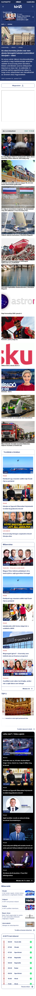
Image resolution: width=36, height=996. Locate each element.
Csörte (4, 906)
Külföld (10, 24)
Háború (13, 47)
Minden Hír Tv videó (23, 880)
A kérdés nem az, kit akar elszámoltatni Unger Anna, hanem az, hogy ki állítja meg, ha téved (17, 763)
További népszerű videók (24, 729)
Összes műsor (25, 986)
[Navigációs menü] (3, 6)
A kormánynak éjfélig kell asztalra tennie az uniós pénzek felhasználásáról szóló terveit (18, 847)
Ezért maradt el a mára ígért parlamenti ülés (15, 718)
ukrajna (20, 47)
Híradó (5, 475)
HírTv (2, 24)
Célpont (5, 899)
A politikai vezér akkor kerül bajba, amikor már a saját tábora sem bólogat (17, 682)
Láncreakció (6, 531)
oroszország (4, 47)
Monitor (5, 757)
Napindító (17, 957)
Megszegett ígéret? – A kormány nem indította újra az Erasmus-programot (16, 655)
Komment (5, 678)
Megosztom (16, 85)
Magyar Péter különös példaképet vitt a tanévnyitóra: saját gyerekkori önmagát (23, 18)
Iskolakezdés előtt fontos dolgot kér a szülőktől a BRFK (16, 627)
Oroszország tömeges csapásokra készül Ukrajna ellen (17, 535)
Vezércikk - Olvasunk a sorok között (13, 568)
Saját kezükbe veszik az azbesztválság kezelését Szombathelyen (16, 819)
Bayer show (6, 913)
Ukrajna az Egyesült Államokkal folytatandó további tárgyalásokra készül (18, 507)
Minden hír (26, 689)
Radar (16, 968)
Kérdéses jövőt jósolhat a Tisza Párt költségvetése (15, 874)
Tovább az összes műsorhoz (23, 930)
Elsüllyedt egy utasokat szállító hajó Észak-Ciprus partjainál (18, 480)
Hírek (16, 978)
